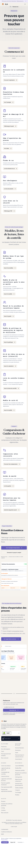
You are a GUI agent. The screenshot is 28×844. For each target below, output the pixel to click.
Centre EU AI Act (5, 776)
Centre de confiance (6, 765)
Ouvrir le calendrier (9, 366)
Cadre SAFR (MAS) (19, 765)
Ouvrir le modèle (8, 294)
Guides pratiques (19, 787)
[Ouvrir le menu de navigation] (25, 4)
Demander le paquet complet (14, 552)
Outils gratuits (18, 777)
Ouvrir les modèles (8, 268)
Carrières (3, 810)
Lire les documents (8, 188)
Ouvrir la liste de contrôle (10, 388)
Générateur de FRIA (19, 770)
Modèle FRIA (18, 768)
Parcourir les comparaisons (10, 464)
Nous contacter (4, 758)
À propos (3, 801)
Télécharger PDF (8, 211)
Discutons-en (13, 710)
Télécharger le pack (9, 126)
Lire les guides (7, 486)
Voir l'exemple (7, 102)
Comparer (17, 790)
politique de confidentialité (9, 714)
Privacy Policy (4, 840)
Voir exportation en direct (10, 639)
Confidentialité (4, 829)
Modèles (17, 795)
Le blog (3, 808)
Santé (16, 752)
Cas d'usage (18, 792)
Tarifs (2, 751)
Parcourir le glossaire (9, 80)
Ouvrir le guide (7, 316)
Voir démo (6, 148)
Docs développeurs (5, 749)
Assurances (18, 750)
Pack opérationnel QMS (6, 787)
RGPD (2, 834)
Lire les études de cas (9, 168)
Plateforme (4, 746)
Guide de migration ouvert (10, 510)
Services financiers (19, 748)
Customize (20, 842)
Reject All (12, 842)
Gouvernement (18, 759)
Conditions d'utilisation (6, 831)
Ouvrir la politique (8, 342)
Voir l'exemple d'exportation (13, 547)
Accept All (4, 842)
